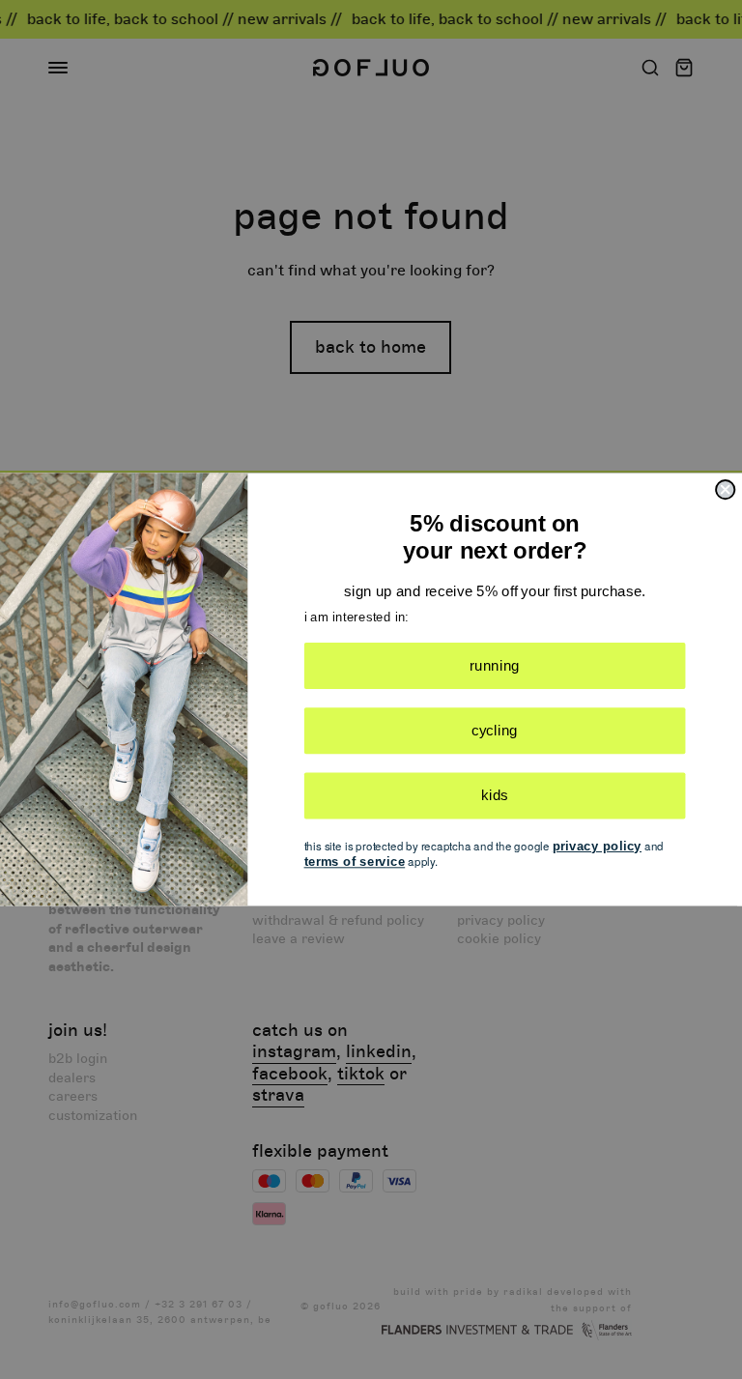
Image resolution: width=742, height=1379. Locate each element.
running (495, 665)
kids (494, 795)
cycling (494, 730)
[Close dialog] (725, 489)
